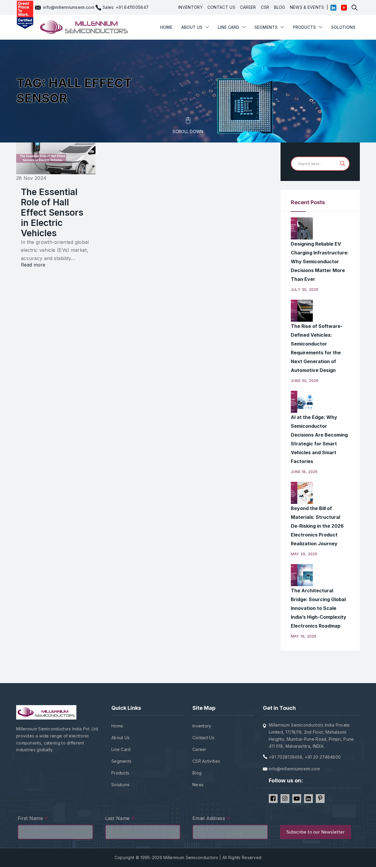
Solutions (120, 784)
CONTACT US (221, 7)
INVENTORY (190, 7)
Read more (33, 264)
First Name (33, 819)
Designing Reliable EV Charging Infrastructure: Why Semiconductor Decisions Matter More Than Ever (320, 261)
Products (120, 772)
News (198, 784)
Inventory (202, 725)
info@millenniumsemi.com (68, 7)
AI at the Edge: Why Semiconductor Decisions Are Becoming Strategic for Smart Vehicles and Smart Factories (319, 439)
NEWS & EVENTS (307, 7)
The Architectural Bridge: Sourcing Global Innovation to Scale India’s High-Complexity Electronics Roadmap (318, 608)
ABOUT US (191, 27)
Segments (266, 27)
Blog (197, 772)
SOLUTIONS (343, 27)
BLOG (279, 7)
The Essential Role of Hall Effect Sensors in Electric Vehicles (52, 212)
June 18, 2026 (304, 471)
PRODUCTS (304, 27)
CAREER (248, 7)
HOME (166, 9)
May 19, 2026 (303, 636)
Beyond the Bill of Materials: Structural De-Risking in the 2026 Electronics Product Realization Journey (317, 525)
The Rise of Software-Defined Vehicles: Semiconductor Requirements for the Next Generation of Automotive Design (317, 348)
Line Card (121, 749)
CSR (265, 7)
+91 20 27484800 (323, 756)
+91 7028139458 (285, 756)
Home (117, 725)
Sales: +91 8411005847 (126, 7)
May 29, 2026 (304, 553)
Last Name (120, 819)
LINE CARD (228, 27)
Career (199, 749)
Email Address (211, 819)
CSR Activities (206, 761)
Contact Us (203, 737)
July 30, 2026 (305, 289)
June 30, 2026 (305, 380)
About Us (120, 737)
